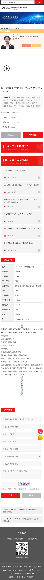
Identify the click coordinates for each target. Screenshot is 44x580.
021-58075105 (40, 431)
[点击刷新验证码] (24, 484)
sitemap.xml (29, 574)
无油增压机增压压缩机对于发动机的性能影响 (21, 185)
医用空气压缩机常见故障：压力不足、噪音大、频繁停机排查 (20, 200)
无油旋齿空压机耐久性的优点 (15, 170)
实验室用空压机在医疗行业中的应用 (18, 214)
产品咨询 (11, 135)
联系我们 (33, 135)
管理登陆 (12, 577)
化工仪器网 (29, 577)
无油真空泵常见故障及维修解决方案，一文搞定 (21, 230)
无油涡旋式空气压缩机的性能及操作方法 (20, 243)
